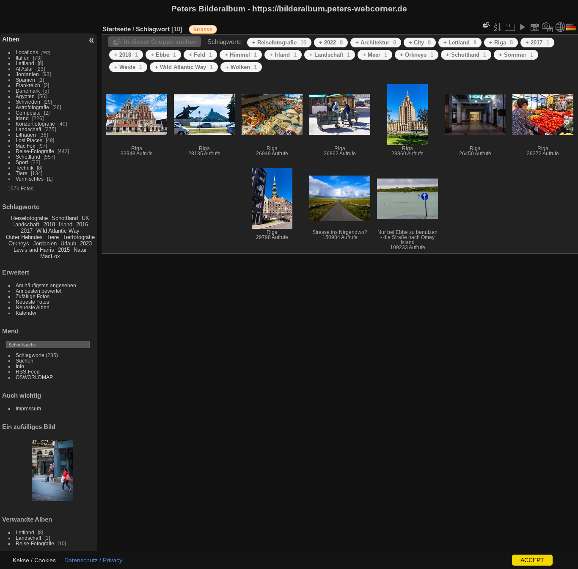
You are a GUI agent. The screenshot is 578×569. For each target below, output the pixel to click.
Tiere (22, 173)
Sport (22, 162)
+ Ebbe (163, 55)
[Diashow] (522, 27)
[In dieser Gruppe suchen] (486, 25)
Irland (22, 118)
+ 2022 (331, 42)
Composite (28, 112)
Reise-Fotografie (35, 151)
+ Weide (128, 67)
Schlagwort (153, 29)
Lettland (25, 63)
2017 (27, 231)
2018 (49, 224)
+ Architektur (375, 42)
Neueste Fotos (32, 302)
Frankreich (28, 85)
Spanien (25, 79)
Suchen (24, 360)
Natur (80, 250)
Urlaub (68, 243)
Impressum (28, 408)
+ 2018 (126, 55)
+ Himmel (241, 55)
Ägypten (25, 96)
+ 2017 (537, 42)
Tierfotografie (79, 237)
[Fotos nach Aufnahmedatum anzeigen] (547, 27)
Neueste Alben (33, 307)
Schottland (28, 156)
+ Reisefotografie (279, 42)
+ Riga (501, 42)
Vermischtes (30, 178)
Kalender (26, 313)
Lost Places (29, 140)
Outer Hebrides (24, 237)
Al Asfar (24, 68)
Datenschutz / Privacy (93, 560)
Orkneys (18, 243)
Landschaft (28, 129)
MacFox (50, 256)
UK (85, 218)
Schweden (28, 101)
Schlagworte (30, 355)
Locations (27, 52)
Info (20, 366)
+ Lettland (459, 42)
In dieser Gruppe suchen (160, 41)
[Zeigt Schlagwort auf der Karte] (560, 27)
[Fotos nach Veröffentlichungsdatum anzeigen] (534, 27)
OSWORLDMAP (34, 377)
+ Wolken (241, 67)
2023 (86, 243)
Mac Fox (25, 145)
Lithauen (26, 134)
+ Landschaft (329, 55)
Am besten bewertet (38, 291)
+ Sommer (516, 55)
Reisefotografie (29, 218)
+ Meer (375, 55)
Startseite (116, 29)
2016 (82, 224)
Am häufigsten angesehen (46, 285)
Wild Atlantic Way (58, 231)
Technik (24, 167)
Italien (23, 57)
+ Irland (283, 55)
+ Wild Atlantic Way (184, 67)
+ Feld (200, 55)
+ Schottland (466, 55)
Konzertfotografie (35, 123)
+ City (420, 42)
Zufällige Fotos (33, 296)
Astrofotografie (32, 107)
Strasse (202, 30)
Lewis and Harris (34, 250)
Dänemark (28, 90)
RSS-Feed (28, 371)
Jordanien (27, 74)
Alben (10, 39)
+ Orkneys (416, 55)
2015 (64, 250)
